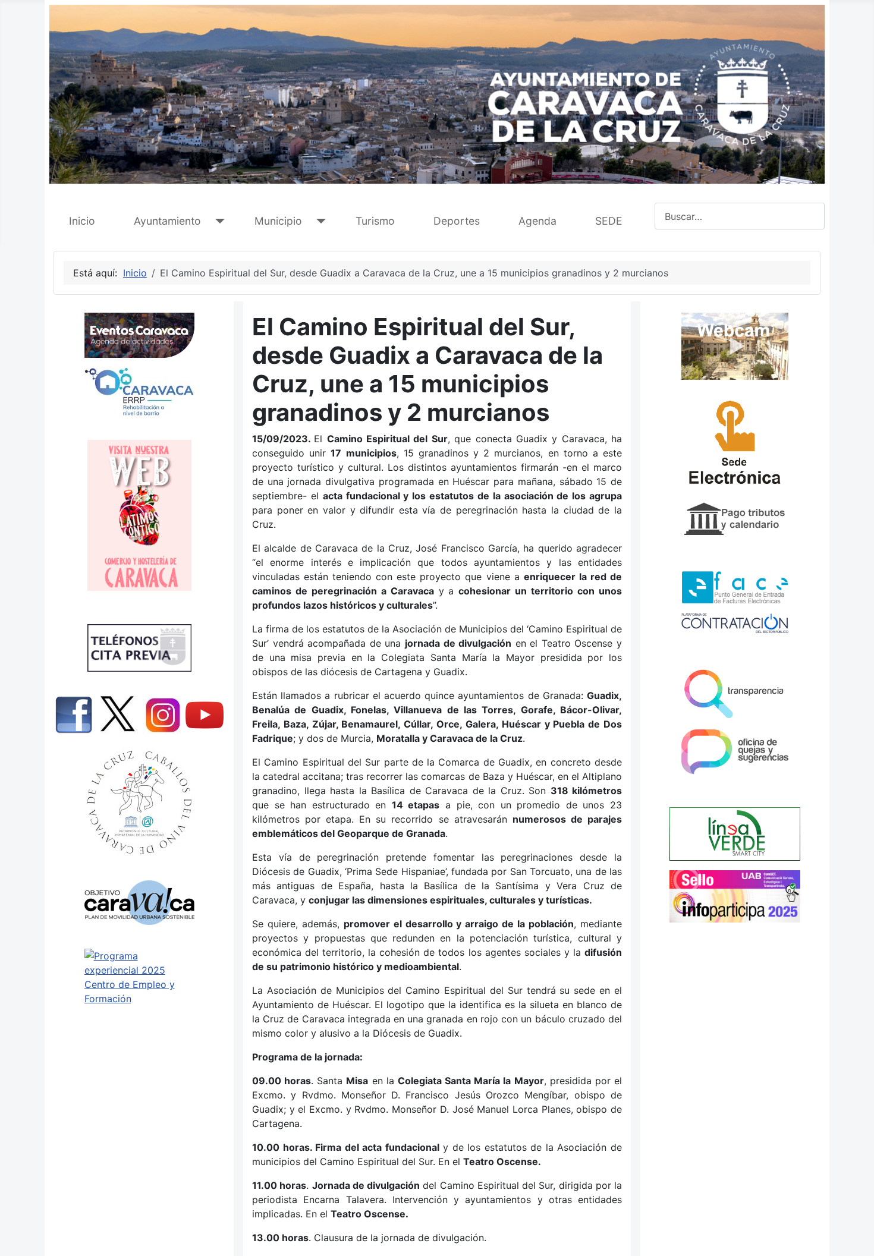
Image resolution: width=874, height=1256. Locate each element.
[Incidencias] (734, 833)
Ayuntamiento (167, 221)
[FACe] (734, 587)
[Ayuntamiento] (217, 221)
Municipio (278, 221)
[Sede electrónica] (734, 446)
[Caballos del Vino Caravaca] (139, 803)
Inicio (82, 221)
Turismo (375, 221)
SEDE (609, 221)
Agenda (537, 221)
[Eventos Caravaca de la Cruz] (139, 335)
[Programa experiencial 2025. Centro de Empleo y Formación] (139, 1002)
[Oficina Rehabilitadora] (139, 391)
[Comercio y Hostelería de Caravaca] (139, 515)
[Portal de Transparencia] (734, 693)
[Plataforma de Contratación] (734, 623)
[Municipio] (318, 221)
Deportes (456, 221)
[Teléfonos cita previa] (139, 648)
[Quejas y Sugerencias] (734, 751)
